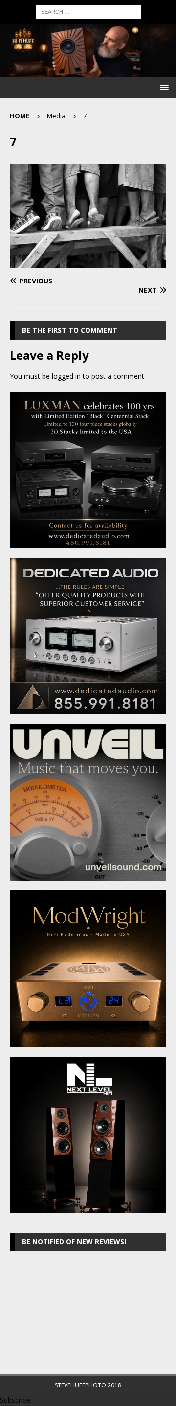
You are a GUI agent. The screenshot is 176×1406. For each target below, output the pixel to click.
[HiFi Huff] (88, 71)
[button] (163, 87)
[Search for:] (88, 11)
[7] (88, 262)
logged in (66, 376)
